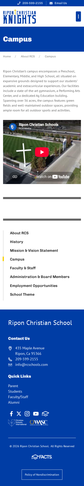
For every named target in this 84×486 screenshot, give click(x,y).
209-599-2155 (32, 3)
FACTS (45, 413)
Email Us (61, 3)
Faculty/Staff (18, 396)
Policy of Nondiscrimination (42, 474)
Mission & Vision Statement (34, 250)
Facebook (11, 413)
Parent (13, 386)
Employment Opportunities (33, 285)
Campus (17, 259)
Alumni (14, 402)
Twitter (18, 413)
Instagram (27, 413)
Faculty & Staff (23, 268)
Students (15, 391)
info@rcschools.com (31, 364)
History (16, 242)
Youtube (36, 413)
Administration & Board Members (40, 277)
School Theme (22, 294)
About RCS (19, 233)
